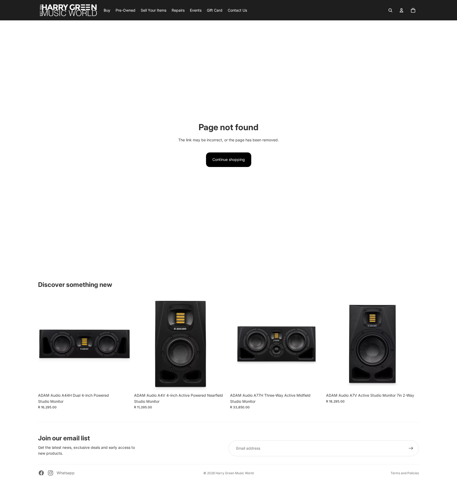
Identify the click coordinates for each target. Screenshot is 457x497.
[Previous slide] (46, 344)
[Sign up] (411, 448)
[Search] (390, 10)
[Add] (122, 382)
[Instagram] (50, 473)
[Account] (401, 10)
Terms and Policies (405, 473)
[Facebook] (41, 473)
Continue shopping (228, 159)
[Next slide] (123, 344)
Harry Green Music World (235, 473)
